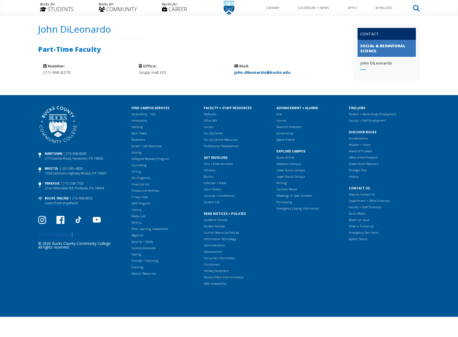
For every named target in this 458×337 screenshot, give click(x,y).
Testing (136, 254)
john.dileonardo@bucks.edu (262, 72)
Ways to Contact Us (362, 194)
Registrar (137, 235)
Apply (352, 7)
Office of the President (363, 157)
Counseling (138, 165)
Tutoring (137, 267)
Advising (137, 127)
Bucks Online (57, 198)
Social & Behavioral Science (382, 48)
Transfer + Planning (144, 261)
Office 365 (210, 120)
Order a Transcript (361, 226)
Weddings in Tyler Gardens (294, 196)
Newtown (53, 154)
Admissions (139, 120)
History (354, 176)
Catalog (136, 152)
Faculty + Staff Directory (365, 207)
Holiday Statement (216, 271)
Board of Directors (288, 127)
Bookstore (138, 140)
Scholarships (284, 133)
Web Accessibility (215, 283)
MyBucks (384, 7)
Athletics (209, 170)
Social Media (357, 213)
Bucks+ (209, 176)
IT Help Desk (139, 197)
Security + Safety (142, 242)
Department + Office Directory (369, 201)
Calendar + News (313, 7)
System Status (358, 239)
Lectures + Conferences (219, 196)
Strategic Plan (358, 170)
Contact (369, 33)
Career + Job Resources (146, 146)
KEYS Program (141, 203)
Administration (214, 245)
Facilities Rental (286, 189)
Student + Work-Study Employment (372, 114)
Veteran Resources (143, 273)
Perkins (136, 222)
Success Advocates (143, 248)
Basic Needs (139, 133)
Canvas (208, 127)
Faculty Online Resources (220, 140)
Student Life (211, 202)
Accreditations (358, 138)
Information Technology (220, 239)
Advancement (213, 252)
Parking (281, 183)
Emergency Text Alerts (363, 232)
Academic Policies (215, 220)
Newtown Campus (288, 164)
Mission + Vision (360, 145)
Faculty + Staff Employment (367, 120)
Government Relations (364, 164)
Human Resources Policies (221, 232)
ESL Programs (140, 178)
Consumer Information (219, 258)
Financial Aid (140, 184)
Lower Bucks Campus (290, 170)
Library (273, 7)
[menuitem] (57, 8)
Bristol (52, 168)
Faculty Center (213, 133)
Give (279, 114)
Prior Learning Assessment (149, 229)
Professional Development (221, 146)
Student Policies (214, 226)
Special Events (285, 140)
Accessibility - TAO (143, 114)
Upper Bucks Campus (290, 176)
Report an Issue (359, 220)
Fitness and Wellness (145, 191)
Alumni (281, 120)
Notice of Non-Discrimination (224, 277)
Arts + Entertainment (218, 164)
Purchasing (284, 202)
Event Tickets (212, 189)
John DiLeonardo (376, 63)
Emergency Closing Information (297, 208)
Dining (136, 171)
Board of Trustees (360, 151)
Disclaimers (212, 264)
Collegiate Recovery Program (150, 159)
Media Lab (138, 216)
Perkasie (52, 183)
